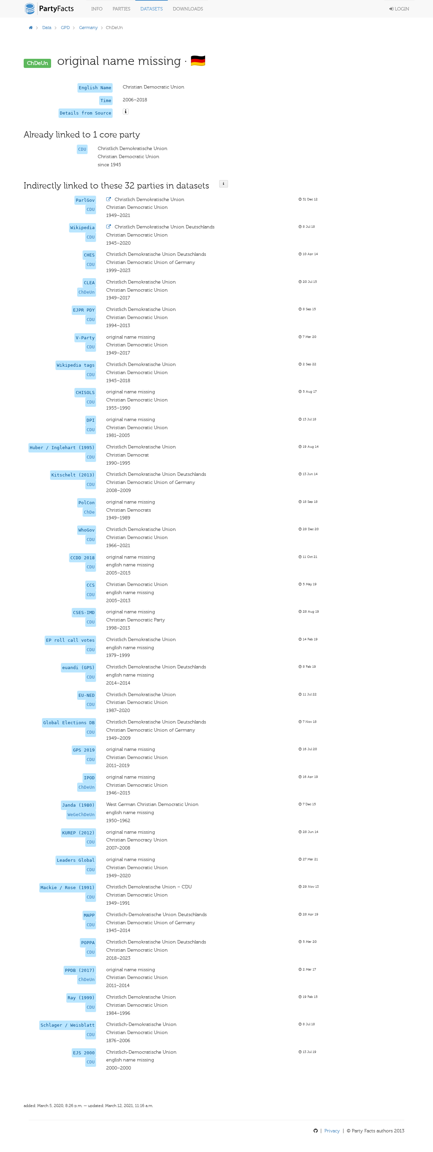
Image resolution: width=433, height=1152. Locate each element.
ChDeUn (86, 292)
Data (46, 27)
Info (96, 9)
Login (401, 9)
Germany (88, 27)
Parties (121, 9)
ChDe (89, 512)
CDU (82, 149)
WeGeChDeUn (81, 814)
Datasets (151, 9)
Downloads (188, 9)
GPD (65, 27)
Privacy (332, 1131)
